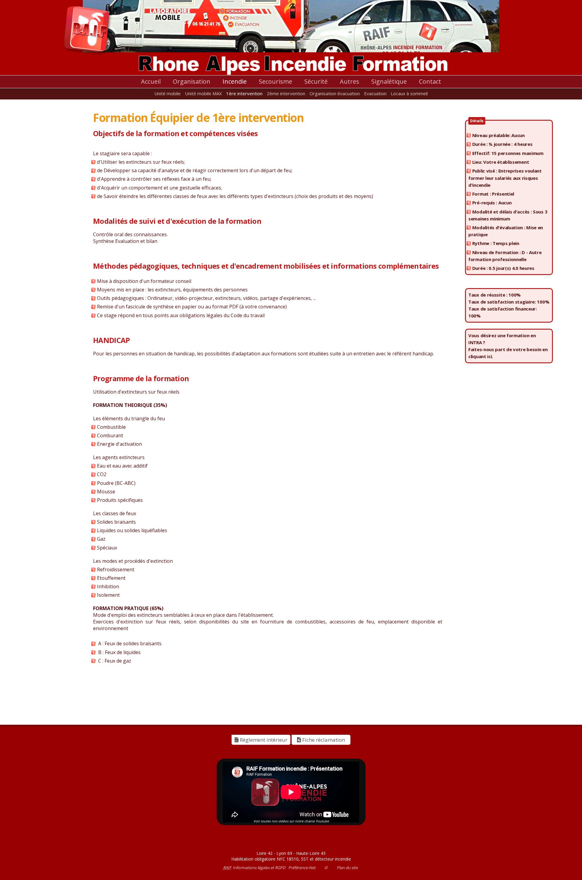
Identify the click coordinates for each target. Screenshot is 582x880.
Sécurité (316, 81)
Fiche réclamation (323, 739)
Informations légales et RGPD (259, 867)
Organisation (191, 81)
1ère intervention (244, 93)
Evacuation (375, 93)
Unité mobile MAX (203, 93)
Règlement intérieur (263, 739)
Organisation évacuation (334, 93)
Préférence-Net (302, 867)
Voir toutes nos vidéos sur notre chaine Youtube (291, 821)
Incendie (234, 81)
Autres (349, 81)
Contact (430, 81)
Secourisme (275, 81)
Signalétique (389, 81)
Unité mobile (167, 93)
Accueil (151, 81)
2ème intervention (286, 93)
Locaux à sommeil (409, 93)
